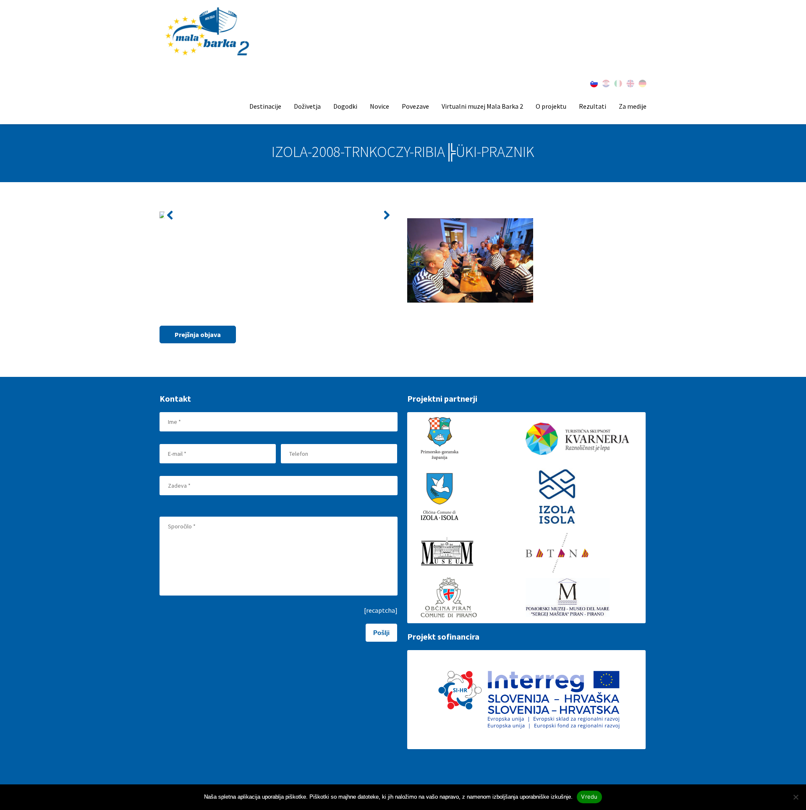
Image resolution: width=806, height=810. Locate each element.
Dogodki (345, 106)
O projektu (551, 106)
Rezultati (592, 106)
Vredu (589, 796)
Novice (379, 106)
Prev (171, 215)
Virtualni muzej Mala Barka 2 (482, 106)
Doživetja (307, 106)
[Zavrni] (795, 797)
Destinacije (265, 106)
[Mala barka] (208, 32)
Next (386, 215)
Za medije (632, 106)
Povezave (415, 106)
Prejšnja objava (198, 334)
